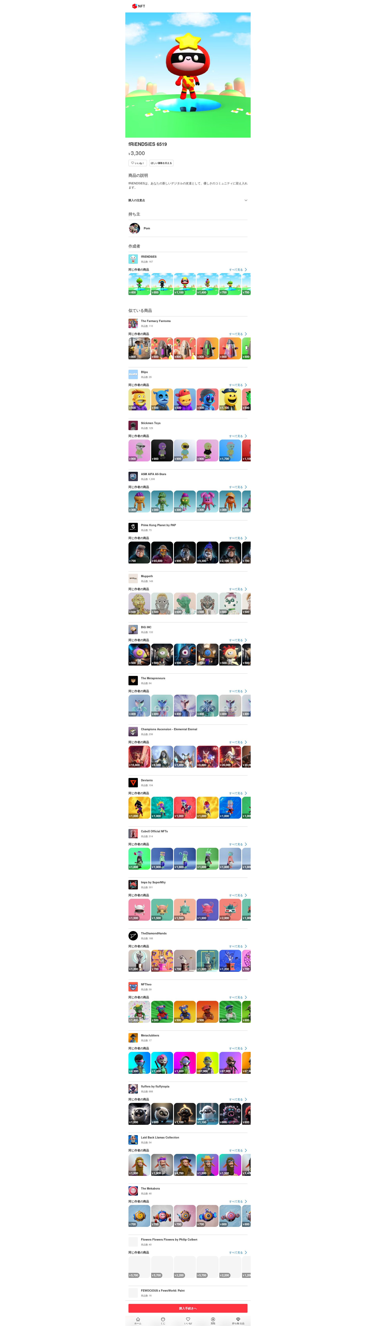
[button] (138, 163)
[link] (238, 269)
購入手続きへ (188, 1308)
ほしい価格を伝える (161, 163)
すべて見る (236, 269)
